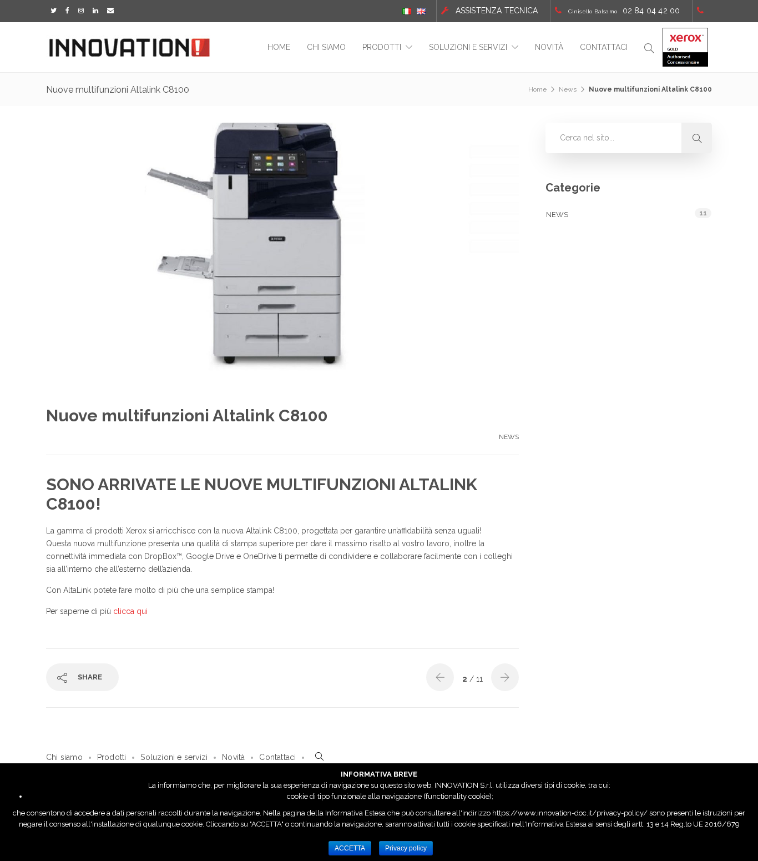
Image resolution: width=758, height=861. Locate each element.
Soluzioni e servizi (468, 47)
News (568, 89)
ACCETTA (350, 848)
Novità (549, 47)
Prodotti (381, 47)
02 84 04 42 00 (651, 10)
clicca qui (130, 611)
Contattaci (604, 47)
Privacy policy (406, 848)
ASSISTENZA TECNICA (497, 10)
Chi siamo (326, 47)
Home (278, 47)
